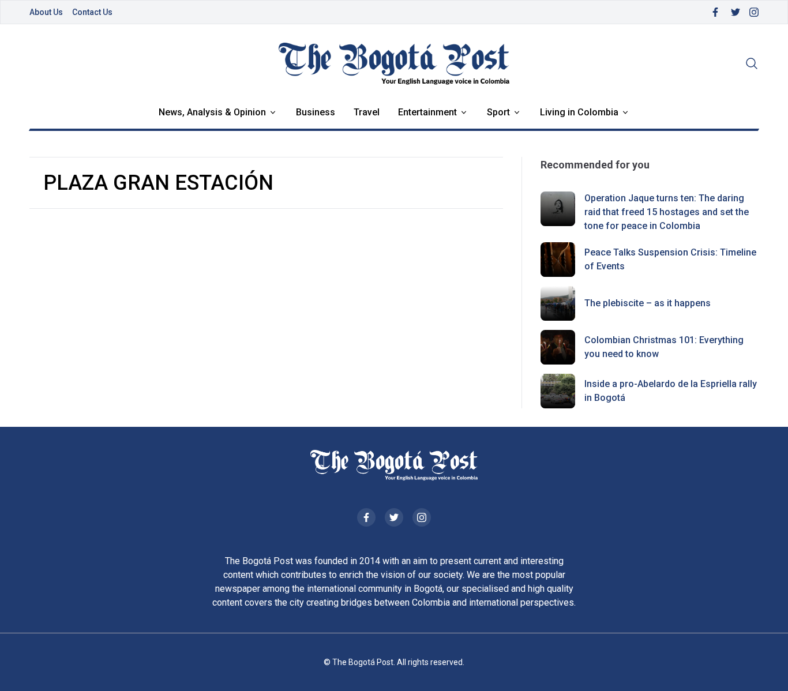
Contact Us (92, 12)
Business (315, 112)
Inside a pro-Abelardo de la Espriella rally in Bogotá (670, 390)
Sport (498, 112)
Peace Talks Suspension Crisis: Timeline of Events (670, 259)
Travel (367, 112)
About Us (46, 12)
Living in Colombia (579, 112)
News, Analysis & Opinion (212, 112)
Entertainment (427, 112)
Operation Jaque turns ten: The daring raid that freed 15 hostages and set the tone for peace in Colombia (666, 212)
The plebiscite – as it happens (647, 303)
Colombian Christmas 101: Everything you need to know (664, 347)
